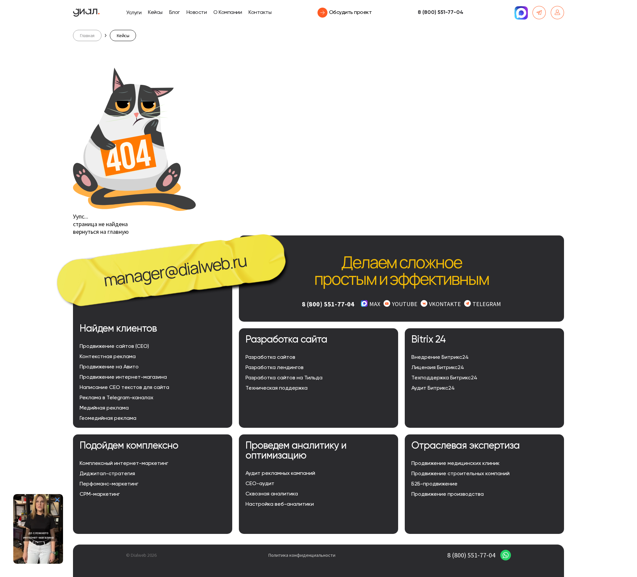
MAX (374, 304)
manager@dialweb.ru (175, 270)
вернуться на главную (101, 231)
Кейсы (155, 12)
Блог (174, 12)
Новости (196, 12)
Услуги (133, 13)
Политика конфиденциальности (301, 555)
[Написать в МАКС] (521, 12)
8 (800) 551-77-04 (440, 12)
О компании (227, 12)
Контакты (259, 12)
